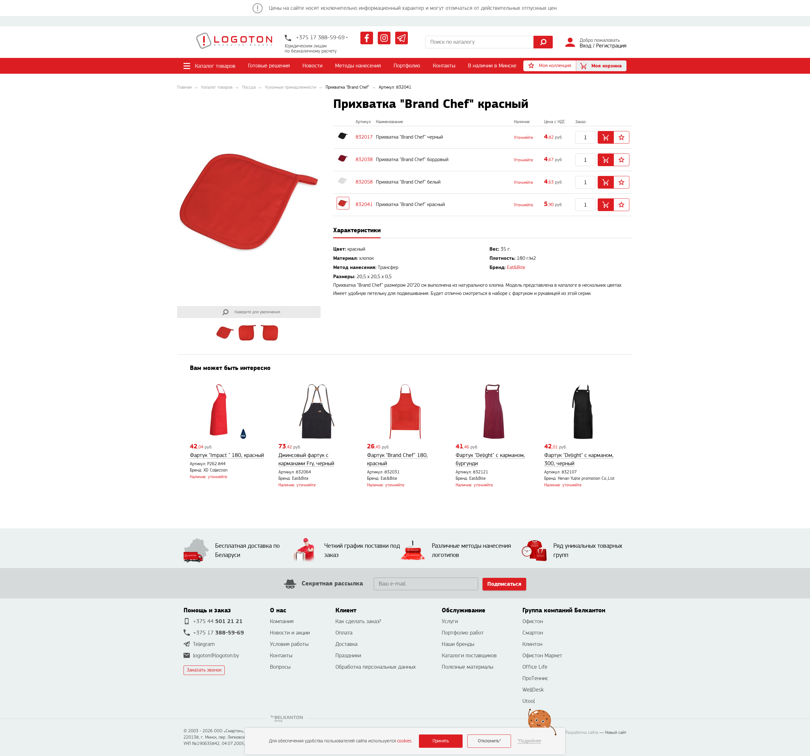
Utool (528, 701)
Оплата (343, 633)
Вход (585, 46)
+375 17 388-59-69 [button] (319, 37)
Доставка (346, 644)
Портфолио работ (463, 633)
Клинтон (532, 644)
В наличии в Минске (492, 66)
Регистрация (611, 46)
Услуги (450, 621)
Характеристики (357, 230)
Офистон (532, 621)
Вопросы (280, 667)
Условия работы (289, 644)
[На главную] (234, 42)
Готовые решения (269, 66)
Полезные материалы (467, 667)
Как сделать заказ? (358, 621)
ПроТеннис (535, 678)
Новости (312, 66)
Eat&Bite (516, 267)
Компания (282, 621)
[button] (549, 65)
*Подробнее (529, 741)
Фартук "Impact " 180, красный (227, 455)
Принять (441, 741)
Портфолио (407, 66)
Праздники (348, 656)
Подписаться (504, 584)
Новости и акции (290, 633)
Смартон (532, 633)
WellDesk (533, 690)
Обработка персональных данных (375, 667)
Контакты (444, 66)
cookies (404, 741)
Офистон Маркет (542, 656)
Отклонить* (489, 741)
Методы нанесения (358, 66)
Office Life (534, 667)
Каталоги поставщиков (469, 656)
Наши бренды (458, 644)
